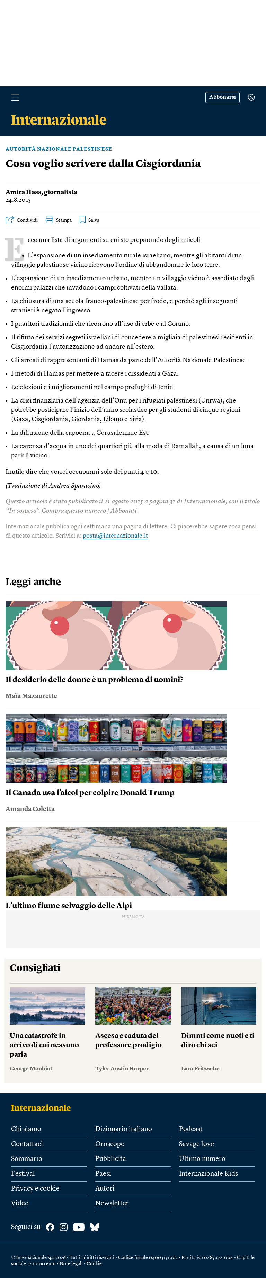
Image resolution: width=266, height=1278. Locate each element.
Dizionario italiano (123, 1129)
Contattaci (27, 1144)
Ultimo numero (202, 1159)
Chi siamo (26, 1129)
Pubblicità (110, 1159)
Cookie (94, 1263)
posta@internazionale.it (115, 536)
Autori (105, 1188)
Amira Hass (23, 192)
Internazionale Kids (208, 1174)
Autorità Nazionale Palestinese (59, 149)
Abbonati (123, 511)
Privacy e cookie (35, 1188)
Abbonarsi (222, 97)
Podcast (191, 1129)
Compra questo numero (74, 511)
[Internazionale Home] (43, 1107)
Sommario (26, 1159)
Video (20, 1203)
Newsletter (112, 1203)
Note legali (71, 1263)
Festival (23, 1174)
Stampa (64, 220)
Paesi (103, 1174)
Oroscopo (110, 1144)
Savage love (196, 1144)
